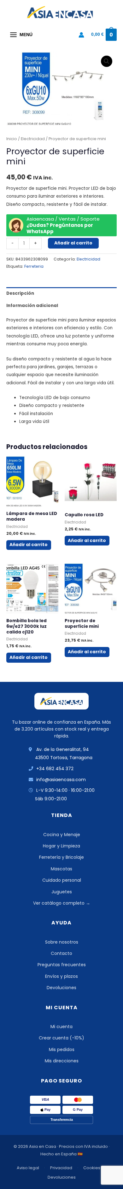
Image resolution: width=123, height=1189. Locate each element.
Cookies (91, 1168)
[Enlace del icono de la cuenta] (81, 35)
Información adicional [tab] (32, 306)
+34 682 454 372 (54, 768)
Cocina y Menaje (61, 834)
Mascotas (61, 869)
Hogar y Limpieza (61, 846)
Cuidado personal (61, 880)
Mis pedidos (61, 1049)
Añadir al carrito (73, 243)
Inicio (11, 138)
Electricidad (33, 138)
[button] (106, 61)
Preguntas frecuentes (62, 965)
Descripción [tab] (20, 293)
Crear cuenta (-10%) (61, 1038)
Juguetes (61, 892)
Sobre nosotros (61, 942)
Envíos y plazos (61, 976)
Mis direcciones (62, 1061)
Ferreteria (34, 266)
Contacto (61, 953)
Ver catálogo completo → (61, 903)
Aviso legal (28, 1168)
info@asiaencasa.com (61, 779)
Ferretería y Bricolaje (61, 857)
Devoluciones (61, 987)
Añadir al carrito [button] (28, 545)
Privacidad (61, 1168)
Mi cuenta (61, 1026)
